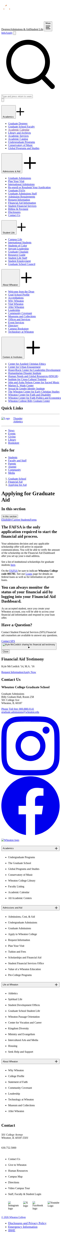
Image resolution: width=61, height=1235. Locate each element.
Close (5, 651)
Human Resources (18, 1170)
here (13, 564)
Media (11, 472)
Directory (13, 325)
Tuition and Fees (17, 951)
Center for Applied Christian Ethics (27, 363)
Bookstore (13, 442)
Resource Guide (16, 254)
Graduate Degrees (17, 123)
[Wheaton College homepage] (30, 19)
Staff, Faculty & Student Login (24, 1194)
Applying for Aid (17, 484)
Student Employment (19, 261)
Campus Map (15, 1176)
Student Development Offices (24, 1005)
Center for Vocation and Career (25, 1022)
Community (14, 469)
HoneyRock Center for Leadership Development (34, 370)
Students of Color (17, 245)
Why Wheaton (16, 300)
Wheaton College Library (21, 880)
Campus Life (15, 239)
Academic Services (18, 135)
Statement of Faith (18, 1081)
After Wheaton (16, 307)
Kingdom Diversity (18, 1028)
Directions (13, 1182)
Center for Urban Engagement (24, 366)
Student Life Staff (17, 257)
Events (11, 433)
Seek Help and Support (20, 1051)
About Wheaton (10, 285)
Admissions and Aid (12, 907)
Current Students (21, 519)
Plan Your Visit (16, 181)
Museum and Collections (21, 1105)
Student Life (36, 29)
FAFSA (13, 570)
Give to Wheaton (17, 1164)
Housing (12, 1045)
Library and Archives (19, 132)
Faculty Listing (16, 886)
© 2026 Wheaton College (13, 1217)
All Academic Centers (20, 898)
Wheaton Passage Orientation (24, 1016)
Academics (8, 117)
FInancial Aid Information (22, 202)
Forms (33, 519)
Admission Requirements (21, 196)
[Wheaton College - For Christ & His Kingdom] (10, 840)
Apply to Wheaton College (22, 934)
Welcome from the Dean (21, 291)
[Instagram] (30, 774)
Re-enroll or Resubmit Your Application (29, 187)
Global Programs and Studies (23, 148)
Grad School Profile (18, 294)
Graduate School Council (21, 264)
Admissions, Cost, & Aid (21, 916)
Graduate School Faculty (21, 126)
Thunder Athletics (18, 420)
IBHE (11, 1230)
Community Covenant (20, 313)
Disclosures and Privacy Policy (27, 1223)
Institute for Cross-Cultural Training (27, 379)
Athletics (13, 993)
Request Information (19, 199)
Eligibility (6, 519)
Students (12, 457)
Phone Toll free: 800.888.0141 (17, 708)
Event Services (16, 322)
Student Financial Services (22, 205)
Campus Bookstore (18, 328)
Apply (9, 32)
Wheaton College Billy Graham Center (29, 400)
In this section (10, 516)
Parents (12, 463)
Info (3, 32)
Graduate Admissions (19, 178)
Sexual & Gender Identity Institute (26, 388)
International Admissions (21, 184)
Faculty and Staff (17, 460)
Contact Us (14, 215)
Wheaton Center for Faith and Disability (29, 394)
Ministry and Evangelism (21, 1034)
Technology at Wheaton (21, 331)
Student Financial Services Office (26, 963)
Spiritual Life (15, 999)
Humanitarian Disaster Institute (24, 373)
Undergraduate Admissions (22, 922)
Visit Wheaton (15, 303)
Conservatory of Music (20, 145)
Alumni (12, 466)
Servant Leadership (18, 248)
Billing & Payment (18, 209)
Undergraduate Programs (21, 142)
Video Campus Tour (19, 1188)
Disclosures (14, 212)
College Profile (16, 1076)
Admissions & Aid (20, 29)
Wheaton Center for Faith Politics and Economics (34, 397)
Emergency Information (22, 1226)
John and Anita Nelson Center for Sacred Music (33, 382)
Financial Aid (15, 481)
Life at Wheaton (10, 984)
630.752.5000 (8, 1147)
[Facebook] (30, 834)
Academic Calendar (18, 129)
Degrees (5, 29)
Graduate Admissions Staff (22, 193)
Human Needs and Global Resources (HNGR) (33, 376)
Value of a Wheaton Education (24, 969)
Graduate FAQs (16, 190)
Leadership (14, 310)
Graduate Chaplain (18, 251)
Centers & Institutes (13, 357)
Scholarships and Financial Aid (24, 957)
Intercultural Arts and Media (23, 1040)
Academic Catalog (18, 139)
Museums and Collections (22, 316)
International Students (19, 242)
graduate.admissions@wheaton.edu (20, 712)
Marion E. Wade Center (21, 385)
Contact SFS (8, 641)
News (11, 430)
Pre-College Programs (20, 975)
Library (12, 439)
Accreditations (16, 297)
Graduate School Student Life (24, 1010)
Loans (29, 573)
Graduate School (17, 478)
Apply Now (29, 672)
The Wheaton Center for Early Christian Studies (33, 391)
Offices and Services (19, 319)
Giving (12, 436)
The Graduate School (19, 863)
